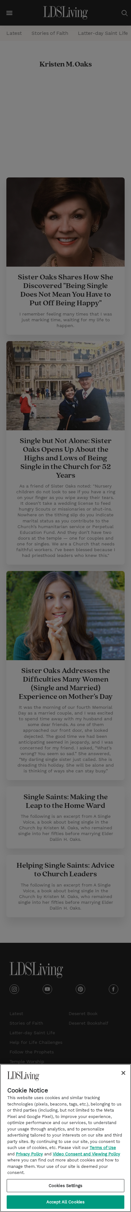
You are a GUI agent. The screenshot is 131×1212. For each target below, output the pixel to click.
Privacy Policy (29, 1154)
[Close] (123, 1073)
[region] (65, 1138)
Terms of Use (103, 1147)
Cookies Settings (65, 1185)
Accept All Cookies (65, 1202)
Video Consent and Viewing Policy (86, 1154)
